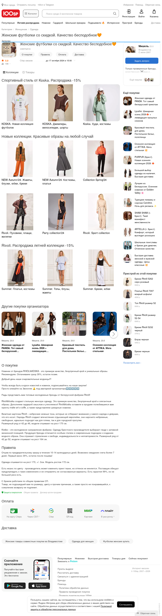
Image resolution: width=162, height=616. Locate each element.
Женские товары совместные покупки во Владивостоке (33, 541)
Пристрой (127, 22)
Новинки (46, 22)
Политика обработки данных (74, 587)
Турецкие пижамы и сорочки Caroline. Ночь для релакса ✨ (145, 202)
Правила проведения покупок (74, 591)
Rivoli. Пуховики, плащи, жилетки (17, 234)
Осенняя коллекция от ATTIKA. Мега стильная (104, 348)
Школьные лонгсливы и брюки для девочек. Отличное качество (146, 245)
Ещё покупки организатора (141, 79)
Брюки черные (142, 351)
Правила (45, 54)
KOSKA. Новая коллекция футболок (17, 125)
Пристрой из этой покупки (140, 273)
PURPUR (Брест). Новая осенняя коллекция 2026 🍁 (144, 160)
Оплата (62, 54)
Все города (9, 4)
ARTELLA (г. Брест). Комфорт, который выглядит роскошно (145, 232)
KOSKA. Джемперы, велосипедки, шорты (55, 125)
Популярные (8, 22)
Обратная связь (148, 613)
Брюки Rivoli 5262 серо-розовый (144, 280)
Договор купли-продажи (50, 492)
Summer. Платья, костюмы (18, 289)
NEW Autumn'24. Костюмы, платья (59, 181)
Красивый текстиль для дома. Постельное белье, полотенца (73, 348)
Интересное (113, 22)
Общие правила (31, 492)
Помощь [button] (139, 4)
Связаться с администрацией (73, 576)
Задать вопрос (141, 60)
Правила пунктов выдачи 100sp (75, 595)
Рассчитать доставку (68, 572)
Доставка (155, 22)
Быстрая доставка (98, 558)
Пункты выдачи (65, 568)
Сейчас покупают (138, 558)
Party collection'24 (53, 233)
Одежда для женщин (83, 541)
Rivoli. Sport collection (96, 233)
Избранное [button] (128, 4)
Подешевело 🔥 (96, 22)
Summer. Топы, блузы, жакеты (56, 290)
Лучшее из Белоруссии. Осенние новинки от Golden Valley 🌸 (146, 188)
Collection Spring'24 (94, 180)
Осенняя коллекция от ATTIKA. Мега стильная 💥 (145, 147)
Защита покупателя (12, 492)
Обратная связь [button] (152, 4)
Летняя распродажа (28, 22)
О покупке (27, 54)
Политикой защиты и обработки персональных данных (71, 607)
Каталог (32, 13)
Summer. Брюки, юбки (96, 289)
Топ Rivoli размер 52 (145, 303)
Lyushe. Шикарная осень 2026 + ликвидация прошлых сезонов (42, 348)
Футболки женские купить (116, 541)
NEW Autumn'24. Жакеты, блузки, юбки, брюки (17, 181)
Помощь (62, 584)
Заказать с (68, 561)
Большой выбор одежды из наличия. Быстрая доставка (145, 173)
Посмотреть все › (132, 362)
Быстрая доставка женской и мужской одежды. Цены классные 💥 (144, 260)
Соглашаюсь (125, 604)
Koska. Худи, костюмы (97, 124)
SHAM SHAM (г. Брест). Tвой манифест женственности (143, 217)
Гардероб (58, 22)
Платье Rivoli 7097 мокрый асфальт (144, 292)
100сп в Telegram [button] (46, 4)
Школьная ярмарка (75, 22)
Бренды (139, 22)
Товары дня (118, 558)
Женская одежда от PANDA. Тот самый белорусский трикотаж (13, 348)
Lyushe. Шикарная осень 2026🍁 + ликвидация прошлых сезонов (146, 116)
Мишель (146, 46)
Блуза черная (142, 339)
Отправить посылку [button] (26, 4)
